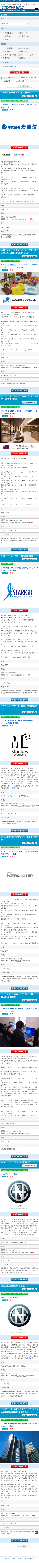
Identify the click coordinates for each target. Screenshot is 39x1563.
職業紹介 (23, 58)
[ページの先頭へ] (36, 1532)
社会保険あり (8, 33)
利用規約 (8, 1558)
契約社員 (6, 51)
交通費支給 (24, 36)
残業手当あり (8, 36)
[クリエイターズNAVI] (12, 7)
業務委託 (6, 58)
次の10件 (31, 86)
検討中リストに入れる (31, 96)
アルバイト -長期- (9, 55)
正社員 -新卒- (8, 48)
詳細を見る (30, 201)
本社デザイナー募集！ (10, 93)
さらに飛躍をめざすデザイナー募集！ (16, 837)
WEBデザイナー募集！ (10, 556)
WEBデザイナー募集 (9, 1162)
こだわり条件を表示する (8, 66)
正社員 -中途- (25, 48)
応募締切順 (20, 81)
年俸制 (5, 39)
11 (27, 86)
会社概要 (31, 1558)
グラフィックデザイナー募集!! (13, 706)
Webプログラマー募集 (9, 1297)
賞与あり (23, 33)
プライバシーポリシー (19, 1558)
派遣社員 (23, 51)
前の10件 (8, 86)
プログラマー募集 (8, 1286)
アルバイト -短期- (27, 55)
